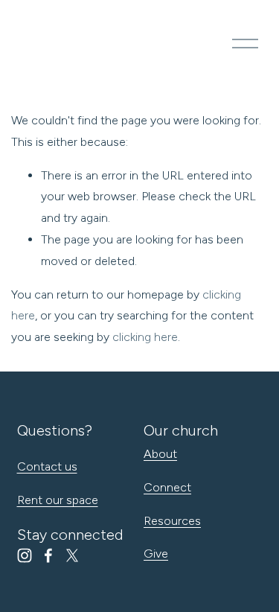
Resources (172, 521)
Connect (167, 487)
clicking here (145, 337)
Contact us (47, 466)
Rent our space (57, 500)
